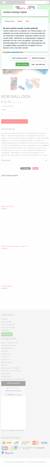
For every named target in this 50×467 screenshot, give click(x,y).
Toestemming (9, 21)
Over (27, 21)
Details (19, 21)
